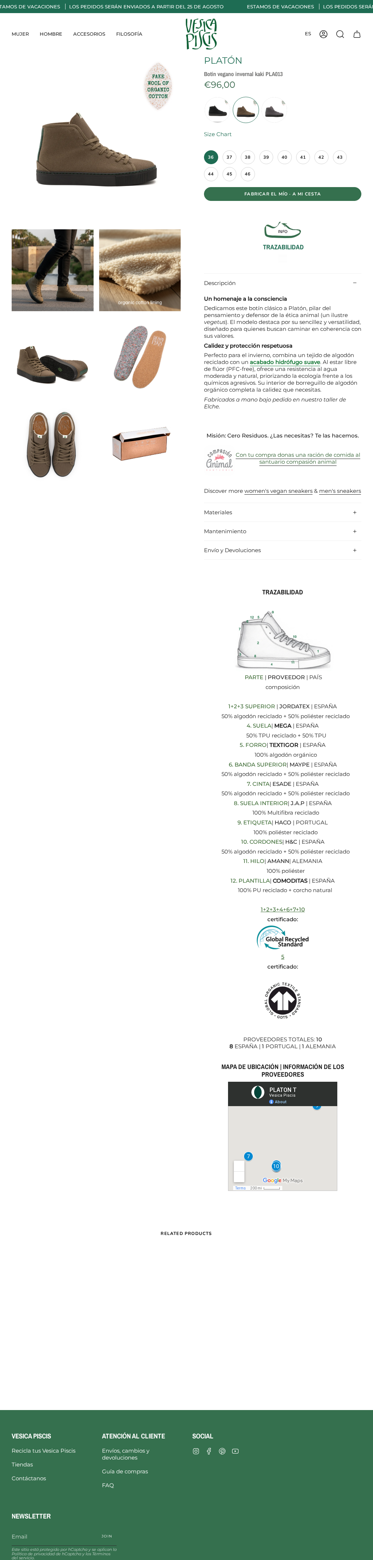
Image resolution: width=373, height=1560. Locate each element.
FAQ (108, 1485)
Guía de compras (125, 1471)
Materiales (218, 512)
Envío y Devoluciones (232, 550)
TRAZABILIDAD (283, 247)
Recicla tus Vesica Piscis (43, 1450)
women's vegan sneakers (278, 490)
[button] (20, 34)
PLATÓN (223, 60)
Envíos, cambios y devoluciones (125, 1454)
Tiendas (22, 1464)
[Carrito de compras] (357, 34)
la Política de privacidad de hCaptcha (64, 1551)
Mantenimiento (225, 531)
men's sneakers (340, 490)
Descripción (220, 283)
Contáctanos (29, 1478)
